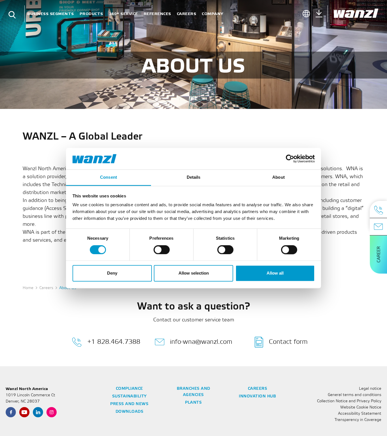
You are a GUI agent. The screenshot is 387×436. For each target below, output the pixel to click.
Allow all (275, 273)
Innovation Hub (257, 396)
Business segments (50, 13)
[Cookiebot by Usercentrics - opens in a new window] (290, 158)
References (157, 13)
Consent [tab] (108, 177)
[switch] (162, 249)
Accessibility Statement (359, 414)
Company (212, 13)
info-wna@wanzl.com (201, 342)
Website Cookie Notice (360, 407)
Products (91, 13)
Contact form (288, 342)
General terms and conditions (354, 395)
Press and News (129, 404)
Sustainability (129, 396)
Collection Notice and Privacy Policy (349, 401)
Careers (186, 13)
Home (28, 288)
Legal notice (370, 389)
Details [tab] (194, 177)
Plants (193, 403)
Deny (112, 273)
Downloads (130, 412)
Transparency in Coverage (358, 420)
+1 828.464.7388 (113, 342)
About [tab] (278, 177)
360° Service (123, 13)
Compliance (129, 389)
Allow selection (193, 273)
